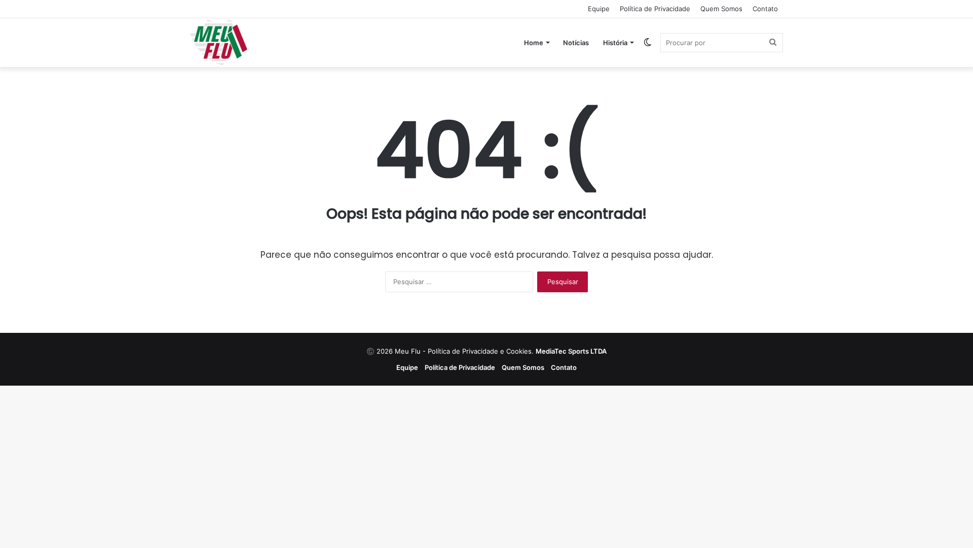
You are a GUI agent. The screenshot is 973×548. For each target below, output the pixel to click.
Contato (765, 9)
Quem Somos (721, 9)
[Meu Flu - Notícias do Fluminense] (218, 42)
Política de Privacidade (655, 9)
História (615, 43)
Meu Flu (408, 351)
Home (533, 43)
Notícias (576, 43)
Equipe (599, 9)
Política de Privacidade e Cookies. (517, 351)
